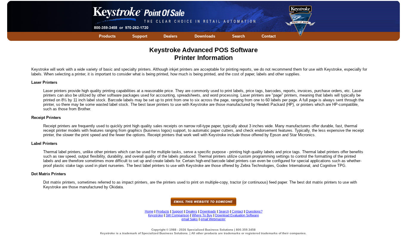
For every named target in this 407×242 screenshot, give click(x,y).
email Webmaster (213, 219)
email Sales (189, 219)
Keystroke (155, 215)
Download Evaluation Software (237, 215)
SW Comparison (177, 215)
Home (149, 211)
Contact (269, 36)
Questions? (254, 211)
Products (107, 36)
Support (139, 36)
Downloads (205, 36)
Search (238, 36)
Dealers (170, 36)
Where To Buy (202, 215)
